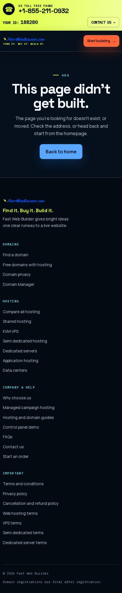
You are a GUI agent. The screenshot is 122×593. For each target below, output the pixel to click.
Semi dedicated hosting (25, 341)
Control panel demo (21, 427)
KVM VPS (10, 331)
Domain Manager (18, 284)
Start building (101, 40)
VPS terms (12, 523)
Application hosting (20, 360)
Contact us (103, 22)
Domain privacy (17, 274)
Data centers (15, 370)
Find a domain (15, 254)
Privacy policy (15, 493)
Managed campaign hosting (28, 407)
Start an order (16, 456)
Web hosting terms (20, 513)
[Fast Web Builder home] (35, 200)
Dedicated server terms (25, 542)
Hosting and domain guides (28, 417)
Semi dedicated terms (23, 532)
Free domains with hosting (27, 264)
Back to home (61, 151)
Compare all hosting (21, 311)
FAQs (7, 436)
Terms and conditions (23, 483)
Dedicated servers (20, 351)
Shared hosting (17, 321)
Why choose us (17, 397)
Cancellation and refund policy (30, 503)
